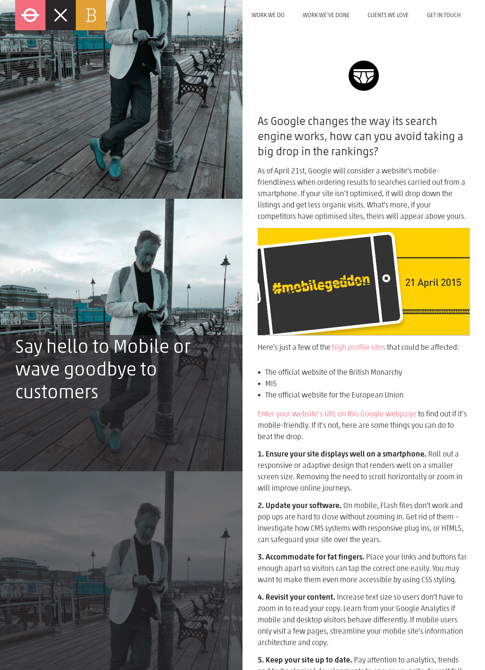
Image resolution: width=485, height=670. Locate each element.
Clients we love (388, 15)
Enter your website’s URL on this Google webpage (337, 413)
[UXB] (128, 15)
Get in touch (444, 15)
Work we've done (326, 15)
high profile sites (358, 347)
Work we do (268, 15)
